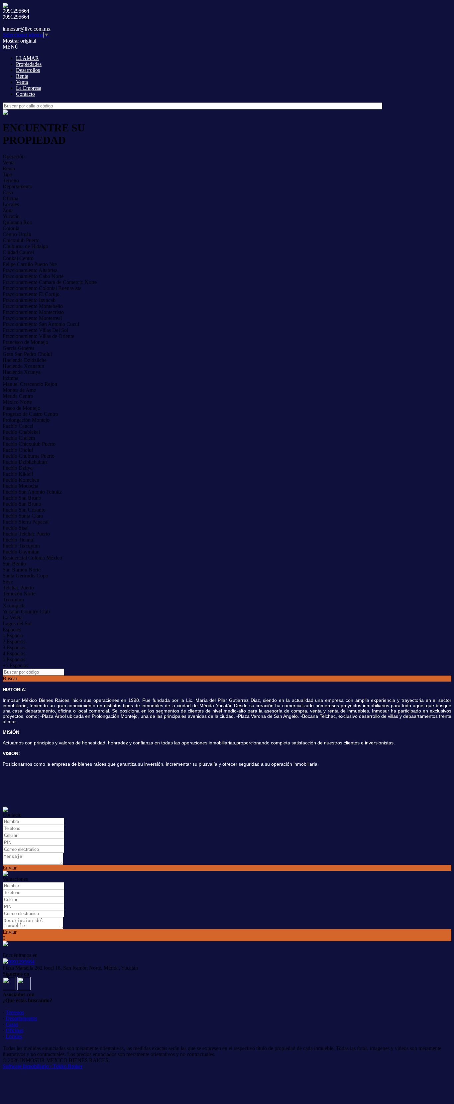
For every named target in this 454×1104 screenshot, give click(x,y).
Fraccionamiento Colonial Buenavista (42, 288)
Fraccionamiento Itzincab (29, 300)
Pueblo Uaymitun (21, 551)
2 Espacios (14, 641)
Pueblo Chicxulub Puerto (29, 444)
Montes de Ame (19, 390)
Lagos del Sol (17, 623)
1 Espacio (13, 635)
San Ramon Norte (22, 569)
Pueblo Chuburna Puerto (29, 456)
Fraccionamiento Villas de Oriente (38, 336)
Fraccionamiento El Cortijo (31, 294)
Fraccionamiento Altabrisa (30, 270)
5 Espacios (14, 659)
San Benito (14, 563)
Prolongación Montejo (26, 420)
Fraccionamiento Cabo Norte (33, 276)
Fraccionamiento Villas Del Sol (35, 330)
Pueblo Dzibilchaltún (25, 462)
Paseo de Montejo (21, 408)
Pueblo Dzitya (18, 468)
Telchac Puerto (18, 587)
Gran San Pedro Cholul (27, 354)
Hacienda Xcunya (22, 372)
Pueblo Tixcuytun (21, 546)
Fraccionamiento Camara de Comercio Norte (50, 282)
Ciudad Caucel (18, 252)
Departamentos (21, 1018)
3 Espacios (14, 647)
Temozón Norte (19, 593)
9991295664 (21, 962)
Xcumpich (14, 605)
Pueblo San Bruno (22, 498)
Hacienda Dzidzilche (25, 360)
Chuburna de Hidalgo (25, 246)
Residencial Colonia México (32, 557)
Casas (12, 1024)
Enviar (10, 867)
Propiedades (29, 64)
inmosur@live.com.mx (27, 29)
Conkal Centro (18, 258)
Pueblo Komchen (21, 480)
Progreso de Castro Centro (30, 414)
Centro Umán (17, 234)
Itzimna (10, 378)
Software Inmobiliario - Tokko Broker (42, 1066)
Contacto (25, 94)
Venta (22, 82)
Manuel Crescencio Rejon (30, 384)
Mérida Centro (18, 396)
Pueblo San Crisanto (24, 510)
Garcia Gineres (18, 348)
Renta (22, 76)
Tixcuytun (13, 599)
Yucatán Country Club (26, 611)
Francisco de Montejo (25, 342)
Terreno (11, 180)
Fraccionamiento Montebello (33, 306)
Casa (8, 192)
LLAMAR (27, 58)
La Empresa (28, 88)
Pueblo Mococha (20, 486)
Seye (8, 581)
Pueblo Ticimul (19, 540)
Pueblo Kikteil (18, 474)
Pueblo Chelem (19, 438)
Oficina (10, 198)
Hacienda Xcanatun (23, 366)
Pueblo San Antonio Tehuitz (32, 492)
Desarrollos (28, 70)
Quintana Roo (17, 222)
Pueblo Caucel (18, 426)
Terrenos (15, 1012)
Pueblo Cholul (18, 450)
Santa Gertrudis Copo (25, 575)
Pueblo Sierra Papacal (26, 522)
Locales (11, 204)
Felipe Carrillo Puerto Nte (30, 264)
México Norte (17, 402)
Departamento (17, 186)
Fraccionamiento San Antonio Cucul (41, 324)
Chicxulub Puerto (21, 240)
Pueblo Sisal (16, 528)
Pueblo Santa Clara (23, 516)
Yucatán (11, 216)
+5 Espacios (15, 665)
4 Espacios (14, 653)
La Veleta (13, 617)
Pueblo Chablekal (21, 432)
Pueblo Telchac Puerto (26, 534)
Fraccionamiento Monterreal (32, 318)
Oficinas (14, 1030)
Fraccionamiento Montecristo (33, 312)
